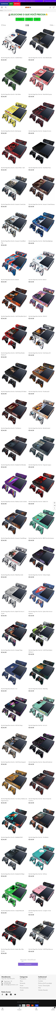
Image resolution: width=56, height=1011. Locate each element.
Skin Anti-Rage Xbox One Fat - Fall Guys (38, 874)
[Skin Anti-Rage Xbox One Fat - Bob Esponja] (14, 115)
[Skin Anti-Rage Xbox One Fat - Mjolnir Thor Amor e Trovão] (14, 595)
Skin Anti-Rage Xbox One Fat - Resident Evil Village (12, 874)
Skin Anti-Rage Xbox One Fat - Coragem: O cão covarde (40, 911)
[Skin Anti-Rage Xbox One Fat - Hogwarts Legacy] (42, 448)
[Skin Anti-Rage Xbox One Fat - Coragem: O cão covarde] (42, 894)
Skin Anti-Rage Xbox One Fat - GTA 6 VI (38, 316)
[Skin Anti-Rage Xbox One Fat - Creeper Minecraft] (14, 894)
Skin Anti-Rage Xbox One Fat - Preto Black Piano (40, 167)
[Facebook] (2, 994)
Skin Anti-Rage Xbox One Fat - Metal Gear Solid (12, 574)
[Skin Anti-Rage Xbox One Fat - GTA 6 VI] (42, 300)
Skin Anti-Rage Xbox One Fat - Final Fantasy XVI (40, 353)
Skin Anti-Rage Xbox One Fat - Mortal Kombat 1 (39, 428)
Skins (29, 19)
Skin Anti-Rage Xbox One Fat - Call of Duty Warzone (41, 949)
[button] (26, 25)
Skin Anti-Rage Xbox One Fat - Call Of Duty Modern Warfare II (40, 651)
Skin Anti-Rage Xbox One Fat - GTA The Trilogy (11, 725)
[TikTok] (10, 994)
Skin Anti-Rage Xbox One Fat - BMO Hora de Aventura (41, 538)
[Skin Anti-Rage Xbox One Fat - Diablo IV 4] (42, 485)
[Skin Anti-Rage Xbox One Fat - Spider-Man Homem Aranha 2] (42, 595)
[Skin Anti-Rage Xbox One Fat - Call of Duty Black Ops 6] (14, 300)
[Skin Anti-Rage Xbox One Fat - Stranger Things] (14, 634)
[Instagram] (6, 994)
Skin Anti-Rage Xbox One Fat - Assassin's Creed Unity (13, 204)
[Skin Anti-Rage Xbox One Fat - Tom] (14, 672)
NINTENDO (17, 3)
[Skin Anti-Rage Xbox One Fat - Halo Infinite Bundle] (42, 41)
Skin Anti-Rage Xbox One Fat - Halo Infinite (11, 94)
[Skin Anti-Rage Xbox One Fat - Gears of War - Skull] (14, 151)
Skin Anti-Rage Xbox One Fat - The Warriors (11, 428)
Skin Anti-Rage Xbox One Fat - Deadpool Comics (40, 131)
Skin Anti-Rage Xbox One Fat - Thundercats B (39, 391)
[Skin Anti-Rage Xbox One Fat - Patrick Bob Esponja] (42, 78)
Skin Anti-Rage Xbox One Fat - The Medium (38, 837)
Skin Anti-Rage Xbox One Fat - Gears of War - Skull (13, 167)
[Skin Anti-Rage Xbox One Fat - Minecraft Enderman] (42, 746)
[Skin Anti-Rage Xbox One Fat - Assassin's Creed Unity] (14, 188)
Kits (37, 19)
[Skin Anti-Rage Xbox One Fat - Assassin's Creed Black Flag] (14, 225)
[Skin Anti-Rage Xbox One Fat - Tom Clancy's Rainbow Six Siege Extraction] (14, 782)
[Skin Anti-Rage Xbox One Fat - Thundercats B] (42, 375)
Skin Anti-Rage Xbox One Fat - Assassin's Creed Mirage (13, 538)
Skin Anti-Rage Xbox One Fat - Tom (9, 688)
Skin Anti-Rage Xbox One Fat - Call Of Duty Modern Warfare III (13, 354)
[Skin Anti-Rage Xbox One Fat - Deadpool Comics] (42, 115)
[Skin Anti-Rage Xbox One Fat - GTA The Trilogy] (14, 709)
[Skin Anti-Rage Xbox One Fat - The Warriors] (14, 412)
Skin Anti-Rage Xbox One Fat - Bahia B (10, 279)
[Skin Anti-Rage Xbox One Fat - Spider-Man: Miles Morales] (14, 933)
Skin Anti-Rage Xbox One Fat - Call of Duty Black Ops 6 (13, 316)
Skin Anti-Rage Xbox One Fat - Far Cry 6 (38, 725)
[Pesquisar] (6, 7)
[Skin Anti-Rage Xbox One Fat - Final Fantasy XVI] (42, 336)
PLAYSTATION (4, 3)
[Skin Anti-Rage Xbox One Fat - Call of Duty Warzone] (42, 933)
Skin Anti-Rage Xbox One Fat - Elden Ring (38, 688)
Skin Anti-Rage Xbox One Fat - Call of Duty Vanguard (13, 762)
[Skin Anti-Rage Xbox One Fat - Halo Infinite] (14, 78)
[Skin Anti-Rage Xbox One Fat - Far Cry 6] (42, 709)
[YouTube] (15, 994)
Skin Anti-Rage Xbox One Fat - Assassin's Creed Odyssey (42, 204)
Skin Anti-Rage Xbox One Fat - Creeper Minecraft (12, 910)
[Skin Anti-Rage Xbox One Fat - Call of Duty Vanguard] (14, 746)
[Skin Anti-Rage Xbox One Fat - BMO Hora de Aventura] (42, 522)
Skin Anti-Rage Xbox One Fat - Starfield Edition (11, 57)
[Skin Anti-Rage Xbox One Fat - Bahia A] (42, 263)
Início (1, 10)
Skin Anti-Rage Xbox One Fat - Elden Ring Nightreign (41, 241)
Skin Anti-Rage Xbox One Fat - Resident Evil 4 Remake (13, 464)
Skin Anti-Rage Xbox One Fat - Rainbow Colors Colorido (14, 501)
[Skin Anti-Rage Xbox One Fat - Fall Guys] (42, 858)
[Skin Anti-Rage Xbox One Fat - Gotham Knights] (42, 558)
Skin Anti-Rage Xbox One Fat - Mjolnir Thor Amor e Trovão (12, 612)
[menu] (2, 7)
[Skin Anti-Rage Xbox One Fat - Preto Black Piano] (42, 151)
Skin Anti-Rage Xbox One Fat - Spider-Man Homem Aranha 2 (40, 612)
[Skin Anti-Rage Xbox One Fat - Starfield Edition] (14, 41)
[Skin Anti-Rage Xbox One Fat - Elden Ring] (42, 672)
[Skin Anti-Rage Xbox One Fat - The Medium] (42, 821)
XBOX (11, 3)
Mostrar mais (28, 964)
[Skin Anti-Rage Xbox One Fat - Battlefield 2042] (14, 821)
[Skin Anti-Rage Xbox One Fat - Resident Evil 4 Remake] (14, 448)
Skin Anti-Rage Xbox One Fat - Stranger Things (11, 650)
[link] (19, 1009)
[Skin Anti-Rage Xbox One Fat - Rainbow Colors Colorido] (14, 485)
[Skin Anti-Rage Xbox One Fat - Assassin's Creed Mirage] (14, 522)
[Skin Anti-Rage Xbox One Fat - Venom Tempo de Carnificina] (42, 782)
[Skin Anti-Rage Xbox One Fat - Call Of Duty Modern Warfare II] (42, 634)
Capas (20, 19)
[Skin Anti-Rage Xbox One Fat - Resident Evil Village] (14, 858)
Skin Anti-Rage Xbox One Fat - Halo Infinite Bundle (40, 57)
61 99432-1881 (7, 983)
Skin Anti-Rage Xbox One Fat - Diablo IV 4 (38, 501)
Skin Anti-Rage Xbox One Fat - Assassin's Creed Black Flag (13, 242)
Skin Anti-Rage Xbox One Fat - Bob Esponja (11, 131)
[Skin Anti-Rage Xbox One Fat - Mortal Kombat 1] (42, 412)
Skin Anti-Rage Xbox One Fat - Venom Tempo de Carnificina (40, 799)
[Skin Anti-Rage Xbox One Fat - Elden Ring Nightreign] (42, 225)
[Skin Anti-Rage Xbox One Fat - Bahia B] (14, 263)
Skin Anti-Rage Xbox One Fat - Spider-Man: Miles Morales (12, 950)
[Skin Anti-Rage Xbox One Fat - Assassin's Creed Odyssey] (42, 188)
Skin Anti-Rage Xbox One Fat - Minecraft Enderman (40, 762)
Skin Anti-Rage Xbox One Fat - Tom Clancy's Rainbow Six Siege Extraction (14, 799)
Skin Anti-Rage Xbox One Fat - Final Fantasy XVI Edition (13, 391)
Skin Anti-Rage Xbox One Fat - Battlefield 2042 (12, 837)
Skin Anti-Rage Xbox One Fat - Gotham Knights (39, 574)
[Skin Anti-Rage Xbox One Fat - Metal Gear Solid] (14, 558)
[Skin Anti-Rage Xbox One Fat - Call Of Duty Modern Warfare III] (14, 336)
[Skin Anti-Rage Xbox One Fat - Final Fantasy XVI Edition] (14, 375)
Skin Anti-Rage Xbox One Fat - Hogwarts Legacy (40, 464)
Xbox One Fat (8, 10)
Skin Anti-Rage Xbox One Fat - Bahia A (37, 279)
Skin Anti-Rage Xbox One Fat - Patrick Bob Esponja (40, 94)
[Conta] (50, 7)
